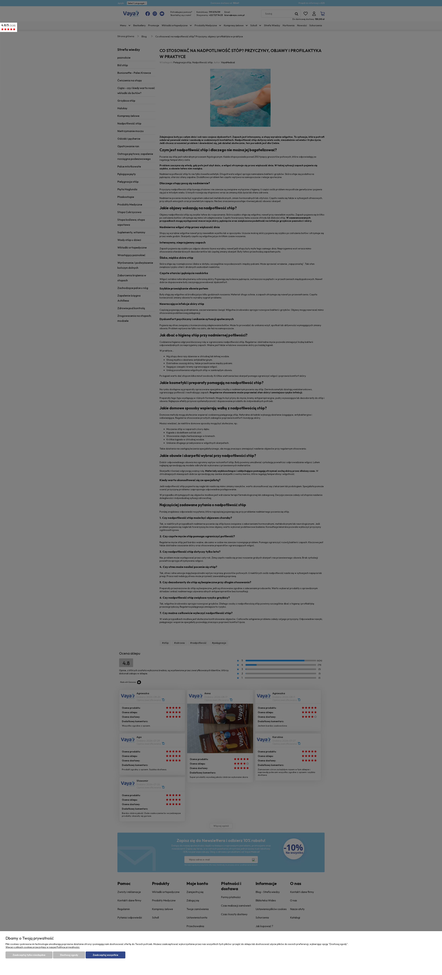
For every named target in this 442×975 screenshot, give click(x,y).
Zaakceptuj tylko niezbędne (29, 955)
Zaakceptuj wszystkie (105, 955)
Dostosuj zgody (69, 955)
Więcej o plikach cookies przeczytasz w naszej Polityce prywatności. (43, 947)
